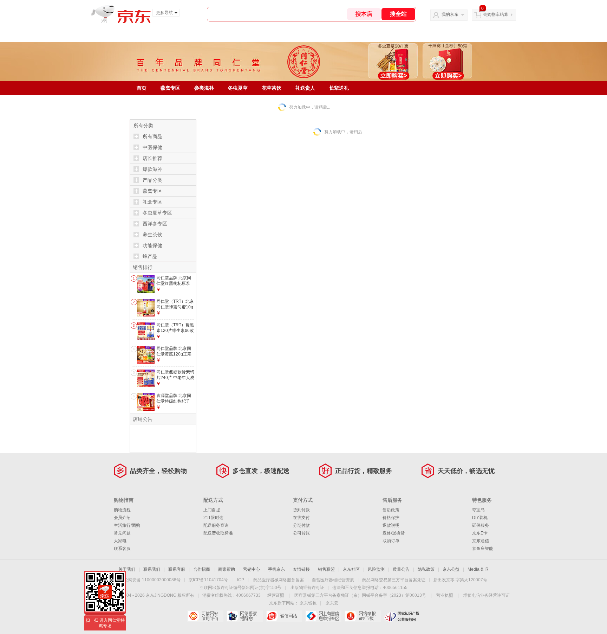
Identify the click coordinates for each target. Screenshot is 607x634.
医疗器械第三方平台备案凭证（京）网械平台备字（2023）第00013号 (360, 595)
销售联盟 (326, 569)
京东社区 (351, 569)
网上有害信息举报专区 (323, 616)
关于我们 (126, 569)
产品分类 (152, 180)
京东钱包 (308, 603)
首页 (141, 88)
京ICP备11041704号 (208, 579)
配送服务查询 (216, 525)
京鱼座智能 (482, 548)
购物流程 (122, 509)
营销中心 (251, 569)
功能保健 (152, 245)
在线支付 (301, 517)
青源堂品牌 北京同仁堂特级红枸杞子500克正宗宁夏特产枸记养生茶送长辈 (174, 404)
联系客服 (122, 548)
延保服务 (480, 525)
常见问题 (122, 533)
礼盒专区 (152, 202)
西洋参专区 (155, 223)
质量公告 (401, 569)
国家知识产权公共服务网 (402, 616)
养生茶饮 (152, 234)
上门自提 (211, 509)
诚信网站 (284, 616)
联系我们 (151, 569)
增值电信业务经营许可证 (486, 595)
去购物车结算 (495, 14)
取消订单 (391, 540)
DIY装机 (480, 517)
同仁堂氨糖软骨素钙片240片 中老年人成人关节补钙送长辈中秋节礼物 (175, 380)
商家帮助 (226, 569)
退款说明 (391, 525)
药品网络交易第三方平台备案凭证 (393, 579)
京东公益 (451, 569)
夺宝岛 (478, 509)
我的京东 (450, 14)
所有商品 (152, 136)
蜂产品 (150, 256)
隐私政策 (426, 569)
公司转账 (301, 533)
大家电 (120, 540)
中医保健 (152, 147)
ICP (240, 579)
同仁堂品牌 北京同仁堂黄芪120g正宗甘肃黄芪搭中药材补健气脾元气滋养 (175, 356)
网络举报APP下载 (363, 616)
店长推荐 (152, 158)
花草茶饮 (271, 88)
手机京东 (276, 569)
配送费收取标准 (218, 533)
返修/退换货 (394, 533)
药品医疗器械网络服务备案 (278, 579)
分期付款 (301, 525)
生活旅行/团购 (127, 525)
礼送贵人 (305, 88)
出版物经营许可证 (307, 587)
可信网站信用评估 (205, 616)
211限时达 (213, 517)
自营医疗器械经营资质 (333, 579)
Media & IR (478, 569)
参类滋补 (204, 88)
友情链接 (301, 569)
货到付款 (301, 509)
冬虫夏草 (238, 88)
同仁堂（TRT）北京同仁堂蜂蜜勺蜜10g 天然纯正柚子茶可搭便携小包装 (175, 309)
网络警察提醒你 (245, 616)
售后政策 (391, 509)
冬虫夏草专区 (157, 213)
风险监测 (376, 569)
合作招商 (201, 569)
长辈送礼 (339, 88)
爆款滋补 (152, 169)
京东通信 (480, 540)
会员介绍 (122, 517)
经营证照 (275, 595)
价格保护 (391, 517)
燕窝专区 (170, 88)
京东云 (332, 603)
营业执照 (444, 595)
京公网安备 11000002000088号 (150, 579)
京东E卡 (480, 533)
